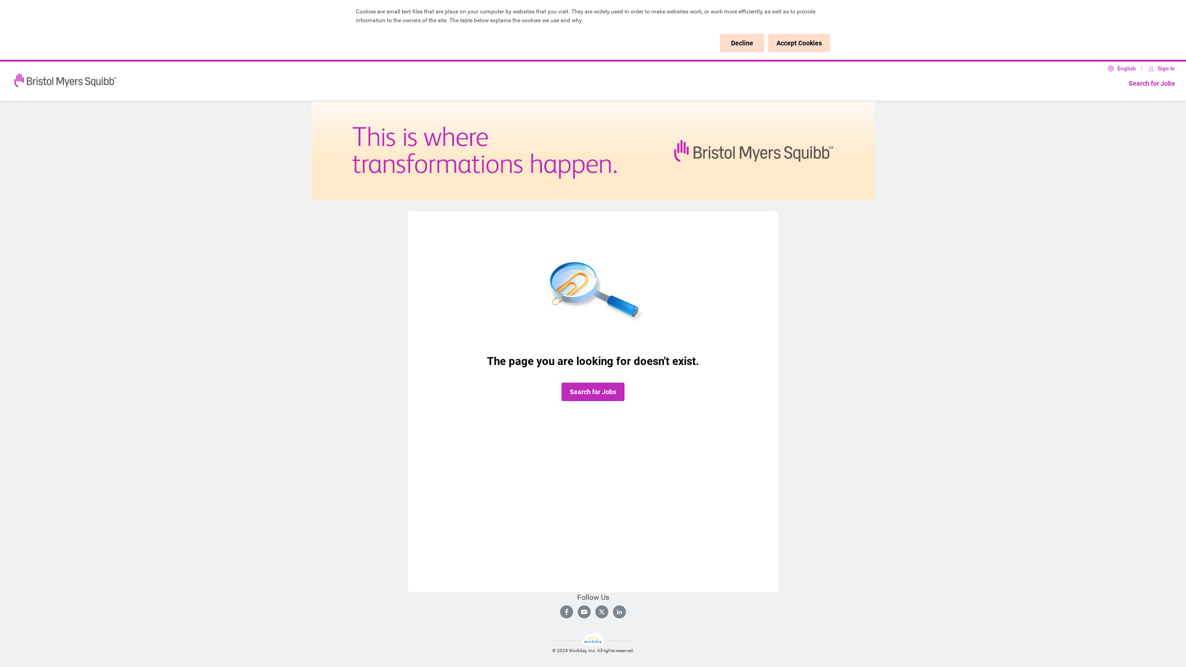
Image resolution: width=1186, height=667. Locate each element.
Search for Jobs (1152, 83)
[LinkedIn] (619, 611)
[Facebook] (566, 611)
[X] (601, 611)
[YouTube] (584, 611)
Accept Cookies (799, 43)
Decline (742, 43)
